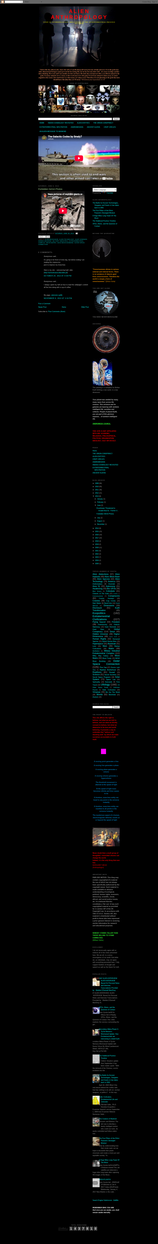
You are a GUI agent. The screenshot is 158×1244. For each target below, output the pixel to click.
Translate (109, 193)
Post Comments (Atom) (56, 311)
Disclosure (97, 608)
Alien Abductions (101, 574)
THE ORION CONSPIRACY (103, 123)
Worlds (100, 694)
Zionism (95, 697)
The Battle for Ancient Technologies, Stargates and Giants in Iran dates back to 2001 (106, 205)
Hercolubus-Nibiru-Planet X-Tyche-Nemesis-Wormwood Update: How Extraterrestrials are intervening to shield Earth (109, 1034)
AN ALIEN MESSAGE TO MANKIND (53, 131)
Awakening (97, 589)
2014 (97, 528)
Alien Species (103, 579)
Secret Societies (110, 675)
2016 (97, 535)
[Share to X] (44, 237)
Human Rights (99, 639)
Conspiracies (114, 596)
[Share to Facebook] (46, 237)
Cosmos (96, 601)
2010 (97, 486)
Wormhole (112, 695)
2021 (97, 551)
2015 (97, 531)
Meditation (96, 651)
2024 (97, 560)
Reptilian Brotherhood (108, 670)
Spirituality (96, 682)
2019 (97, 544)
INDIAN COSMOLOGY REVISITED (60, 123)
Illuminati (112, 644)
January (100, 499)
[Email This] (39, 237)
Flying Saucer (99, 622)
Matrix (111, 648)
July (99, 518)
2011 (97, 490)
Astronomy (110, 586)
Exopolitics (99, 613)
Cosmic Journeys (106, 598)
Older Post (85, 307)
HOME (42, 123)
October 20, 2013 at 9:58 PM (57, 276)
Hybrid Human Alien (109, 641)
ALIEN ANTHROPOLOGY (79, 14)
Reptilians (97, 672)
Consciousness (98, 596)
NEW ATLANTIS (105, 1179)
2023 (97, 557)
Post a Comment (44, 304)
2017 (97, 538)
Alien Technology (66, 239)
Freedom (116, 622)
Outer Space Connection (106, 662)
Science (96, 674)
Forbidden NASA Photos (105, 514)
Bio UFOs (111, 589)
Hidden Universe (45, 241)
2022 (97, 554)
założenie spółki (56, 295)
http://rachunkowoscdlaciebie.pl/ (55, 273)
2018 (97, 541)
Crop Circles (111, 601)
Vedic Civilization (109, 690)
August (100, 521)
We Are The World (113, 692)
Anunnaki (111, 584)
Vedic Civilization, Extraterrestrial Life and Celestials (108, 1099)
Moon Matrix (51, 242)
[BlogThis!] (41, 237)
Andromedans (97, 584)
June (99, 505)
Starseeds (108, 682)
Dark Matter (97, 603)
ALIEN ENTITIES (83, 123)
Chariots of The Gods (101, 593)
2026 (97, 563)
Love (94, 646)
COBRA (115, 593)
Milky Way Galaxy (100, 656)
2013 (97, 496)
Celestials (110, 591)
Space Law (110, 679)
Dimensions (109, 605)
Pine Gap (103, 667)
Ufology (105, 684)
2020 (97, 547)
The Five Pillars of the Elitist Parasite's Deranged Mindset (109, 1140)
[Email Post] (76, 233)
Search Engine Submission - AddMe (105, 1200)
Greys (112, 632)
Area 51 (96, 586)
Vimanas (96, 692)
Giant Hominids (81, 239)
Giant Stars (98, 629)
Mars (105, 646)
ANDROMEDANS (77, 127)
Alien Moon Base (51, 239)
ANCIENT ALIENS (93, 127)
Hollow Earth (113, 636)
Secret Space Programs (102, 677)
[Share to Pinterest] (49, 237)
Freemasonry (102, 624)
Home (64, 307)
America (111, 581)
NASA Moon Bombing (65, 242)
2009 (97, 483)
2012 (97, 493)
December (101, 524)
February (100, 502)
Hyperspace (98, 644)
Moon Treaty (106, 658)
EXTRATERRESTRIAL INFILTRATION (53, 127)
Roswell (112, 672)
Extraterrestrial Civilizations (101, 618)
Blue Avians (97, 591)
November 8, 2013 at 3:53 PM (58, 298)
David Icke (108, 603)
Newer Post (42, 307)
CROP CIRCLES (110, 127)
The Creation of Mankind (108, 1119)
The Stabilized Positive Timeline (104, 221)
